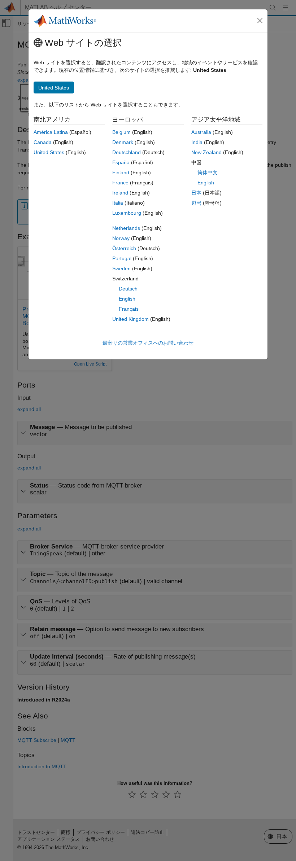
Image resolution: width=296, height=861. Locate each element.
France (120, 182)
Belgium (121, 132)
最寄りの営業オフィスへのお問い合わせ (148, 343)
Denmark (122, 142)
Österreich (124, 248)
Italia (117, 203)
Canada (43, 142)
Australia (201, 132)
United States (49, 152)
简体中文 (207, 172)
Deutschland (126, 152)
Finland (120, 172)
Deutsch (128, 289)
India (197, 142)
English (127, 299)
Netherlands (126, 228)
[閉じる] (260, 21)
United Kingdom (130, 319)
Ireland (120, 193)
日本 (196, 193)
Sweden (121, 268)
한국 (196, 203)
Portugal (121, 258)
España (121, 162)
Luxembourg (126, 213)
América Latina (51, 132)
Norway (121, 238)
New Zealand (206, 152)
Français (129, 309)
